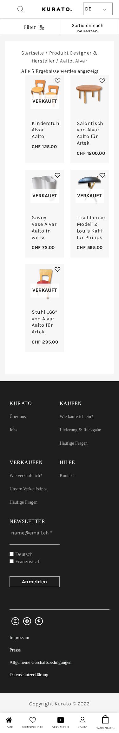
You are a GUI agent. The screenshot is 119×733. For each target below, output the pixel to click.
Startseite (32, 53)
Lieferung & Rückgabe (80, 430)
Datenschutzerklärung (29, 674)
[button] (57, 80)
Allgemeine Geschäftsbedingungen (40, 662)
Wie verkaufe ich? (26, 475)
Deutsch (23, 554)
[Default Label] (39, 621)
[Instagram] (15, 621)
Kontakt (67, 475)
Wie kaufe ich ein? (76, 416)
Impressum (19, 637)
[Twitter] (27, 621)
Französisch (27, 561)
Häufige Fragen (74, 443)
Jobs (13, 430)
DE (88, 9)
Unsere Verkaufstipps (28, 489)
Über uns (18, 416)
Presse (15, 650)
